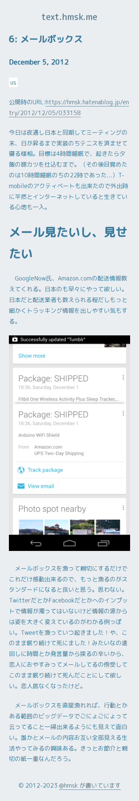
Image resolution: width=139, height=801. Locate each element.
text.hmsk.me (69, 16)
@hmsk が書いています (90, 785)
